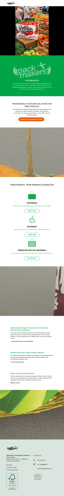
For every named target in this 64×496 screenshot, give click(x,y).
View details (32, 211)
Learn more (32, 234)
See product (32, 258)
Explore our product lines (31, 119)
